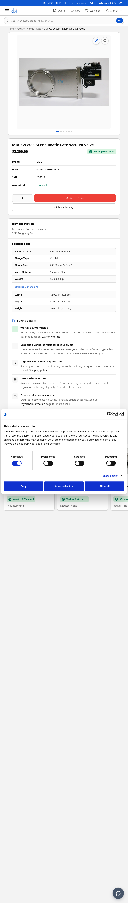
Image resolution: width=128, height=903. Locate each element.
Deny (23, 486)
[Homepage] (14, 11)
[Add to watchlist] (105, 40)
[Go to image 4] (66, 131)
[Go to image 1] (57, 131)
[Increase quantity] (29, 198)
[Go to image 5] (69, 131)
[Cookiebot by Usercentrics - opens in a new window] (109, 414)
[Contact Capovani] (118, 893)
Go (119, 20)
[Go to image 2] (61, 131)
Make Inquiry (66, 207)
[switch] (48, 463)
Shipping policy (38, 370)
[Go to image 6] (71, 131)
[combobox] (64, 20)
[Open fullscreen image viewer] (64, 82)
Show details (110, 475)
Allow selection (64, 486)
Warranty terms (51, 336)
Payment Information (32, 404)
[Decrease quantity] (15, 198)
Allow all (105, 486)
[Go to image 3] (63, 131)
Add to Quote (77, 198)
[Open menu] (7, 11)
